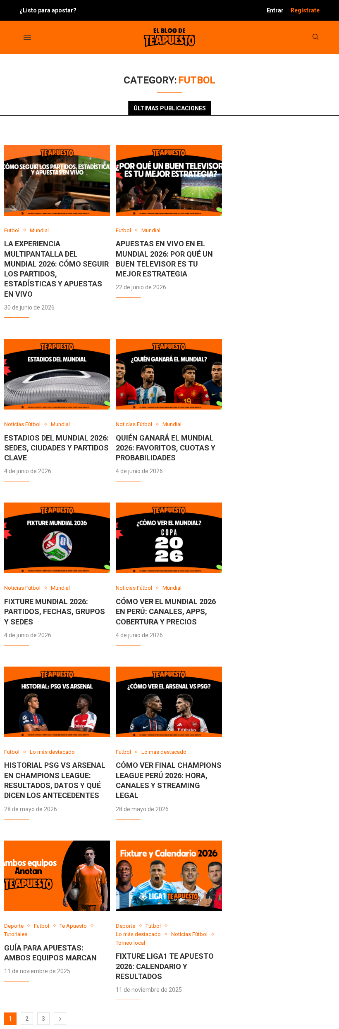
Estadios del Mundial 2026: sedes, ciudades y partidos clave (56, 448)
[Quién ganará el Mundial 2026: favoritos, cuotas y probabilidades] (169, 374)
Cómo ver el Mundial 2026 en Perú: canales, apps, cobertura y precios (166, 611)
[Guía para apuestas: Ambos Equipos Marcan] (57, 876)
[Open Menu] (27, 37)
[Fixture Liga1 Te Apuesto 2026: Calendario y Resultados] (169, 876)
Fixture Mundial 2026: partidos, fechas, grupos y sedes (54, 611)
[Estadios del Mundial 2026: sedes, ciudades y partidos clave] (57, 374)
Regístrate (305, 10)
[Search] (315, 37)
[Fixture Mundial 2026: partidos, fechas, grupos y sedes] (57, 538)
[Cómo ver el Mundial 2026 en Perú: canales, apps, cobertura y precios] (169, 538)
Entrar (275, 10)
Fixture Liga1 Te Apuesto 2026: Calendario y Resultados (165, 966)
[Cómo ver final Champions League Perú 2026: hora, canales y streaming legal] (169, 702)
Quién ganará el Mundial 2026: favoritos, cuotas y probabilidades (165, 448)
